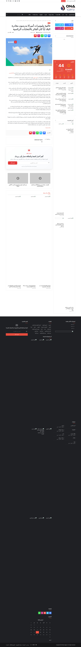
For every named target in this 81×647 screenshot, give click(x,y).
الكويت (50, 327)
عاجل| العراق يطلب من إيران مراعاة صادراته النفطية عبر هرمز (29, 286)
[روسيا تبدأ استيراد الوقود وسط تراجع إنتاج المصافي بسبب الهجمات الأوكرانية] (70, 112)
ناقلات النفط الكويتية (48, 331)
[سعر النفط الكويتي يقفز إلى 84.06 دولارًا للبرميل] (40, 519)
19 (43, 632)
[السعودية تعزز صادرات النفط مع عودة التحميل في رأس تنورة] (40, 431)
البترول (50, 325)
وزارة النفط (49, 333)
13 (40, 629)
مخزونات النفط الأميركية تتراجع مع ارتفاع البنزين (60, 105)
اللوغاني (38, 327)
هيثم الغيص (36, 331)
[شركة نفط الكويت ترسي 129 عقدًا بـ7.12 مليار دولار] (33, 519)
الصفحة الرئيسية (71, 14)
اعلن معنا (24, 644)
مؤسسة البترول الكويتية (35, 329)
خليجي (43, 20)
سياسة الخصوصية (19, 644)
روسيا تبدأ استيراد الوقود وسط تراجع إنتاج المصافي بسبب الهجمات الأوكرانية (61, 111)
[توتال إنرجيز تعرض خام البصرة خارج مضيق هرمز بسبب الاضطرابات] (33, 472)
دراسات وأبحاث (35, 14)
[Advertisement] (64, 47)
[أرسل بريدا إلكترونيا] (36, 32)
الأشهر (71, 83)
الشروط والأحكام (12, 644)
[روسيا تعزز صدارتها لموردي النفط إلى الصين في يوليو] (59, 220)
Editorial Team (39, 32)
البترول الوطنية (44, 325)
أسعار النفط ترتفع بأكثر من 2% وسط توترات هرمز (60, 99)
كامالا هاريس (11, 73)
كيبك (45, 329)
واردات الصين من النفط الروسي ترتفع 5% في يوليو (69, 308)
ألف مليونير (35, 77)
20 (40, 632)
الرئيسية (48, 20)
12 (43, 629)
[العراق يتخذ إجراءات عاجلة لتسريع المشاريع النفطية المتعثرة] (47, 561)
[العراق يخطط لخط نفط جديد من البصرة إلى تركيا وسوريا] (43, 240)
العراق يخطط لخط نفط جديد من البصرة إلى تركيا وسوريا (44, 286)
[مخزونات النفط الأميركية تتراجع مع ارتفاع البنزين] (70, 106)
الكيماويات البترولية (44, 327)
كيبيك (42, 329)
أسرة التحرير (73, 425)
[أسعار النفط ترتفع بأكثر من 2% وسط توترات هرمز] (70, 100)
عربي (57, 426)
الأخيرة (64, 83)
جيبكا (31, 327)
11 (46, 629)
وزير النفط (36, 333)
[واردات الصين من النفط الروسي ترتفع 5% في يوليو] (69, 262)
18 (46, 632)
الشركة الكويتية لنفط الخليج (36, 325)
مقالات (29, 14)
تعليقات (57, 83)
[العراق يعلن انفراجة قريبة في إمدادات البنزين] (59, 167)
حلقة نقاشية (49, 329)
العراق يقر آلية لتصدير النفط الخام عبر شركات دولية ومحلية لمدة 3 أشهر (14, 286)
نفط (66, 14)
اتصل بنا (7, 644)
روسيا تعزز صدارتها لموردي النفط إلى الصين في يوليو (59, 225)
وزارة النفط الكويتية (43, 333)
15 (34, 629)
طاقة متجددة (58, 14)
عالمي (60, 426)
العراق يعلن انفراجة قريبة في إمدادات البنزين (59, 213)
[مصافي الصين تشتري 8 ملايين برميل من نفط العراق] (70, 89)
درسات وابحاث (61, 429)
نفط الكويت (41, 331)
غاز (63, 14)
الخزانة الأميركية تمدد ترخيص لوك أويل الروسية (69, 130)
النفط (35, 327)
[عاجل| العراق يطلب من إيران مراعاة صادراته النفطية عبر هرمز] (29, 240)
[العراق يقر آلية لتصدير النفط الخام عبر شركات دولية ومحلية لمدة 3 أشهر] (14, 240)
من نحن (27, 644)
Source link (48, 127)
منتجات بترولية (51, 14)
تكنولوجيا (41, 14)
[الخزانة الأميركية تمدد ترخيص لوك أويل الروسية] (69, 125)
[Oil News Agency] (68, 7)
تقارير (46, 14)
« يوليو (50, 640)
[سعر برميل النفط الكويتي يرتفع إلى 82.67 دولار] (47, 430)
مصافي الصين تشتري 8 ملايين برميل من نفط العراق (61, 88)
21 (37, 632)
